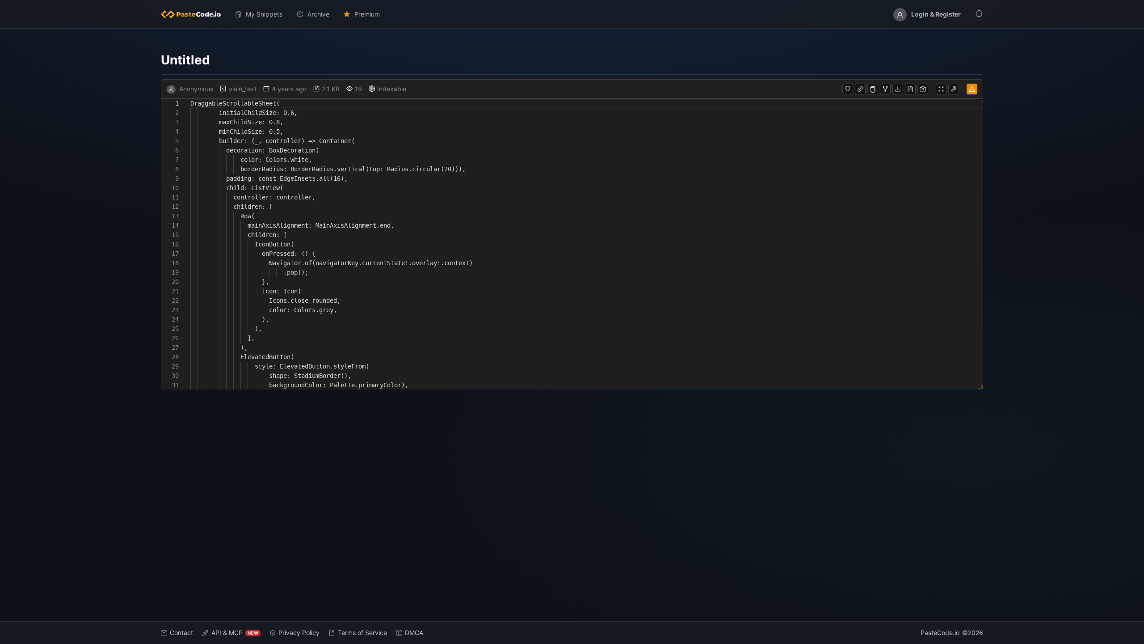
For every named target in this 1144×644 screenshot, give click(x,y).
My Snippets (264, 14)
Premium (367, 14)
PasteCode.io (940, 632)
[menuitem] (194, 14)
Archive (318, 14)
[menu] (572, 14)
